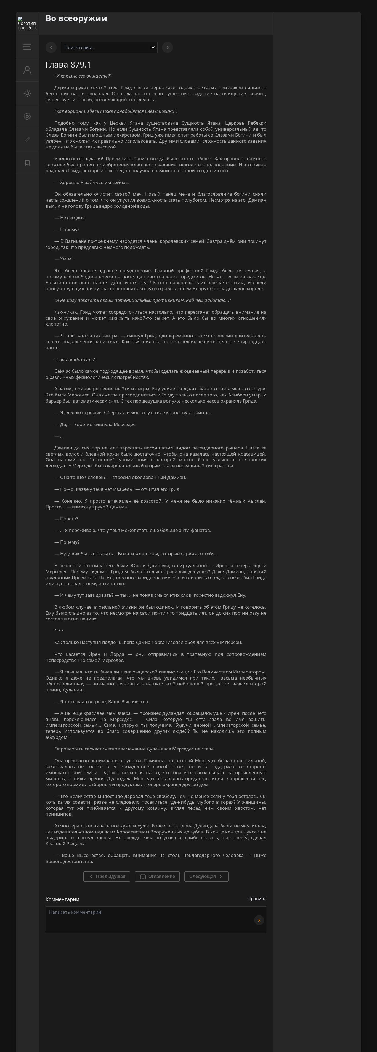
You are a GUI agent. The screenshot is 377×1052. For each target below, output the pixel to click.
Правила (257, 899)
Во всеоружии (76, 18)
